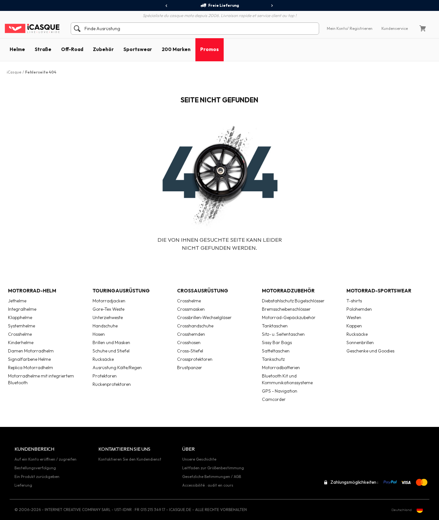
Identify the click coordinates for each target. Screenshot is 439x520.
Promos (209, 49)
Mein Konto (337, 28)
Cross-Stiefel (190, 351)
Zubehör (103, 49)
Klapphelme (20, 317)
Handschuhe (105, 326)
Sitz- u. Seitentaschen (283, 334)
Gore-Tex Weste (108, 309)
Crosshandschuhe (195, 326)
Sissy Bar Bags (277, 342)
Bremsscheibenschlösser (286, 309)
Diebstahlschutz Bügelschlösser (293, 301)
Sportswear (137, 49)
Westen (353, 317)
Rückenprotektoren (112, 384)
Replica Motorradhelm (30, 367)
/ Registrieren (359, 28)
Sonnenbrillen (360, 342)
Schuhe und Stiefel (111, 351)
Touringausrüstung (121, 291)
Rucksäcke (103, 359)
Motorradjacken (109, 301)
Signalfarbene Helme (29, 359)
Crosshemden (191, 334)
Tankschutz (273, 359)
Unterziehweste (108, 317)
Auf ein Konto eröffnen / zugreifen (45, 459)
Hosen (99, 334)
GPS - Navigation (279, 391)
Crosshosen (189, 342)
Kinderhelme (20, 342)
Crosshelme (20, 334)
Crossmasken (191, 309)
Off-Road (72, 49)
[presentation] (166, 6)
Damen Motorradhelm (31, 351)
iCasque (14, 72)
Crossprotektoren (194, 359)
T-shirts (354, 301)
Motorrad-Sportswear (378, 291)
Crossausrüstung (202, 291)
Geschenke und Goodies (370, 351)
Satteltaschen (276, 351)
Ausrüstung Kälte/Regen (117, 367)
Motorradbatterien (281, 367)
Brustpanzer (189, 367)
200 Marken (176, 49)
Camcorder (274, 399)
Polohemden (359, 309)
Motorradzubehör (288, 291)
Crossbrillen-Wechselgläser (204, 317)
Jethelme (17, 301)
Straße (43, 49)
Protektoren (105, 376)
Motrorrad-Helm (32, 291)
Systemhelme (21, 326)
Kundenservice (394, 28)
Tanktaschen (275, 326)
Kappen (354, 326)
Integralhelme (22, 309)
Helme (17, 49)
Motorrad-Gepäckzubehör (289, 317)
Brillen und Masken (111, 342)
